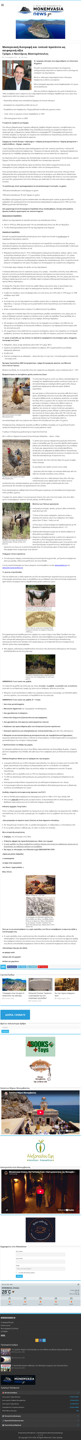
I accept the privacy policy (26, 1273)
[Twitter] (44, 1340)
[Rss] (37, 1340)
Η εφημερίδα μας (7, 1322)
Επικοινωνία (5, 1325)
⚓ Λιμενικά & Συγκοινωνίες (13, 1421)
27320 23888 (74, 1407)
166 (77, 1411)
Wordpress (31, 1433)
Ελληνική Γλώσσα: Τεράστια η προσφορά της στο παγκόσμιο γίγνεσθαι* (40, 995)
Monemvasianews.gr (55, 1433)
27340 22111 (74, 1404)
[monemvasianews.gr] (40, 9)
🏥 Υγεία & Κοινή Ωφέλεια (11, 1425)
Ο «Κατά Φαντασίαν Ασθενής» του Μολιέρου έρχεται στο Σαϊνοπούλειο (40, 1365)
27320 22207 (74, 1397)
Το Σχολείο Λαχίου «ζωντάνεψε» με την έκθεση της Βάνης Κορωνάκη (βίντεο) (42, 1349)
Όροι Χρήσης (57, 1437)
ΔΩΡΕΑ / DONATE (15, 1014)
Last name (19, 1258)
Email (17, 1265)
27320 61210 (74, 1400)
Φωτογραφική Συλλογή (9, 1328)
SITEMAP (4, 1331)
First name (19, 1251)
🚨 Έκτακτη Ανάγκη (9, 1393)
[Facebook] (40, 1340)
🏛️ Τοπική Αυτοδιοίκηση (11, 1416)
